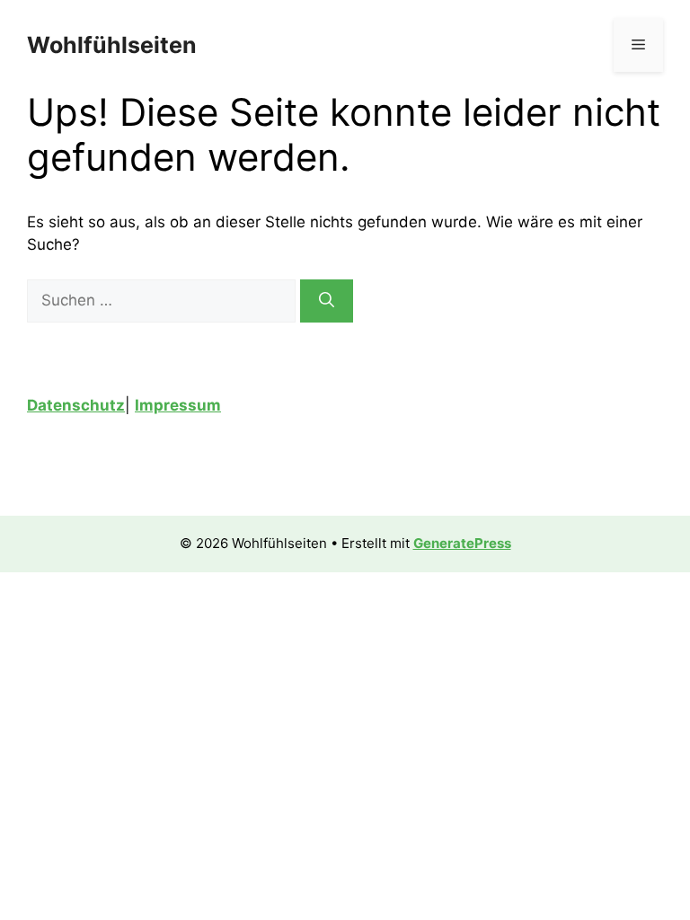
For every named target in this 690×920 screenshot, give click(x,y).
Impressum (178, 405)
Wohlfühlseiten (112, 44)
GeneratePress (462, 543)
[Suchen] (326, 301)
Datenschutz (76, 405)
